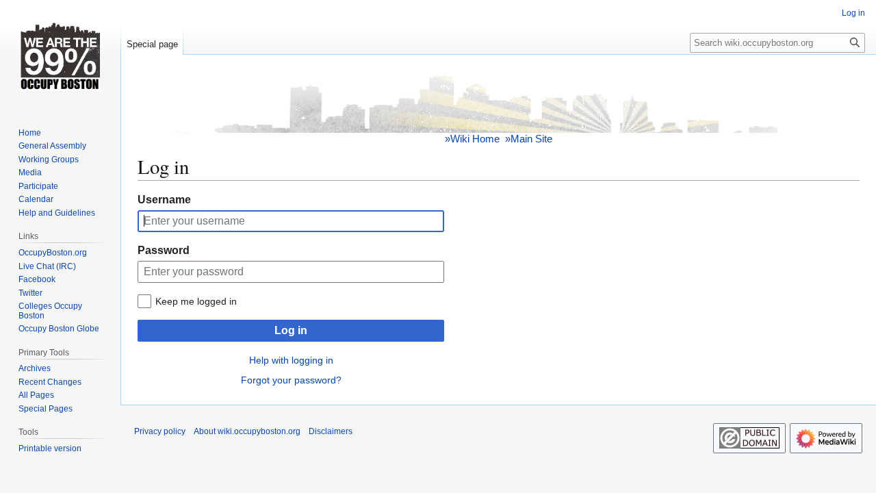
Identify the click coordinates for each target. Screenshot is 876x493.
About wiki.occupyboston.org (247, 431)
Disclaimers (330, 431)
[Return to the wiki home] (498, 102)
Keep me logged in (196, 301)
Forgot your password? (291, 380)
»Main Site (528, 138)
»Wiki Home (472, 138)
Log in (290, 330)
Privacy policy (159, 431)
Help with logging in (291, 360)
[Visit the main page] (60, 55)
